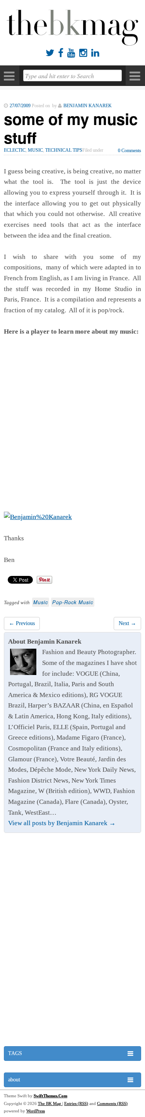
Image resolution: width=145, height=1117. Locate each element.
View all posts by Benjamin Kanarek (62, 823)
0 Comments (129, 150)
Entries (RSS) (76, 1103)
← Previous (22, 623)
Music (35, 150)
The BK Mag (50, 1103)
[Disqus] (72, 940)
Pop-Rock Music (72, 602)
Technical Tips (63, 150)
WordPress (35, 1110)
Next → (127, 623)
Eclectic (15, 150)
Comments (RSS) (112, 1103)
